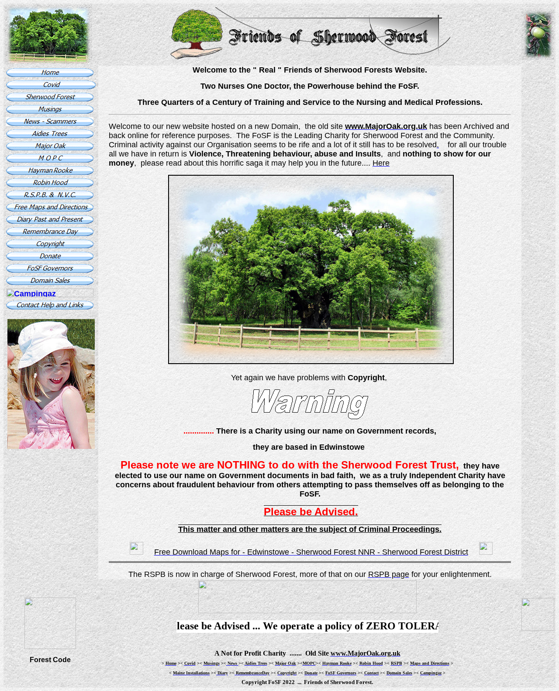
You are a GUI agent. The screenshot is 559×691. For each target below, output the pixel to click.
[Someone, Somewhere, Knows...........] (51, 446)
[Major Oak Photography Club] (49, 160)
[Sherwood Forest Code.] (50, 621)
